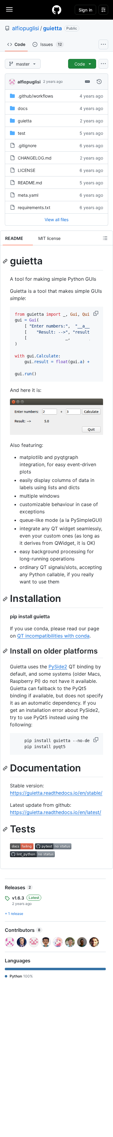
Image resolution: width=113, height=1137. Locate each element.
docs (22, 108)
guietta (52, 28)
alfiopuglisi (25, 28)
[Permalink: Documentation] (6, 768)
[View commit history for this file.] (99, 81)
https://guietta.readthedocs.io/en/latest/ (55, 812)
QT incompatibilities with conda (53, 636)
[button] (96, 313)
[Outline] (105, 238)
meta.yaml (28, 195)
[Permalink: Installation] (6, 599)
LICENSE (26, 170)
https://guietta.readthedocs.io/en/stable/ (56, 793)
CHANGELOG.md (35, 157)
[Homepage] (56, 10)
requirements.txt (34, 207)
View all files (56, 219)
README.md (30, 182)
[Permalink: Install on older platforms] (6, 651)
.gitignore (27, 145)
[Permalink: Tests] (6, 829)
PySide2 (58, 667)
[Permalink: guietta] (6, 261)
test (21, 133)
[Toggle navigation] (9, 9)
